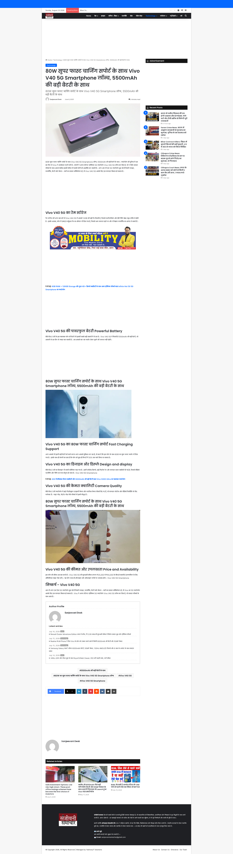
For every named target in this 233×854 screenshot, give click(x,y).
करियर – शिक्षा (112, 16)
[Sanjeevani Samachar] (49, 15)
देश (95, 16)
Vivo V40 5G (126, 675)
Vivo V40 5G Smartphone (93, 681)
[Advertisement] (116, 38)
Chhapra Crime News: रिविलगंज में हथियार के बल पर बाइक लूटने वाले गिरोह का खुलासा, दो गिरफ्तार (173, 157)
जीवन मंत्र (139, 16)
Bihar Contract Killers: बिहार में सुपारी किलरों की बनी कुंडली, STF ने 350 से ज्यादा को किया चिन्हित (110, 10)
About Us (156, 850)
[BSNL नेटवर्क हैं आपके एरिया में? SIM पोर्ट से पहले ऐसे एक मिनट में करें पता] (125, 774)
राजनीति (124, 16)
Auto (62, 631)
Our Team (183, 850)
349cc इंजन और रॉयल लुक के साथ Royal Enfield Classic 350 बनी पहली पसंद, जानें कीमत (80, 658)
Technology (150, 16)
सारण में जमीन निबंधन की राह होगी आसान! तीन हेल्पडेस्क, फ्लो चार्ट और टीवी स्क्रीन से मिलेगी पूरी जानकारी (174, 117)
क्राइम (103, 16)
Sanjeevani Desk (56, 99)
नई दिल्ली (173, 16)
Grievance (174, 850)
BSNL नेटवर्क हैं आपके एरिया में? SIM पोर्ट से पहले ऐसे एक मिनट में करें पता (125, 785)
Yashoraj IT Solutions (94, 850)
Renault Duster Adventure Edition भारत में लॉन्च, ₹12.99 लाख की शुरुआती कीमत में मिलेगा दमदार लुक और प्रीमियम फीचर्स (90, 634)
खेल (131, 16)
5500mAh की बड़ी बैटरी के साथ (93, 670)
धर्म (181, 16)
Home (88, 16)
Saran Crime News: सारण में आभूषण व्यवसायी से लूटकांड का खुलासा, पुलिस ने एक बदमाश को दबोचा (173, 131)
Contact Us (165, 850)
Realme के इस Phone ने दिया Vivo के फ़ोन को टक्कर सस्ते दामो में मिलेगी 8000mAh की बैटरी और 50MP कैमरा (86, 641)
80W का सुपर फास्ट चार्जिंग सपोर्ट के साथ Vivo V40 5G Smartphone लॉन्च (84, 675)
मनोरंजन (162, 16)
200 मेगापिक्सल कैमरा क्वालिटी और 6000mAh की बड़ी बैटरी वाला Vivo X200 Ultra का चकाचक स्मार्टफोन (89, 479)
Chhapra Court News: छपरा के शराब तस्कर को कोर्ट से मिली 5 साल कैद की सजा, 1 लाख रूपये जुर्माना (174, 171)
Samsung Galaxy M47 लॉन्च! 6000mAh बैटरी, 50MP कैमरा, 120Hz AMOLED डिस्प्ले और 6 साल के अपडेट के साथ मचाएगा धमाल (91, 649)
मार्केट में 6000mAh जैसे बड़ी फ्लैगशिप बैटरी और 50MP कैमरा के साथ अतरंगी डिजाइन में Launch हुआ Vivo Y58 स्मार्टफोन (92, 788)
